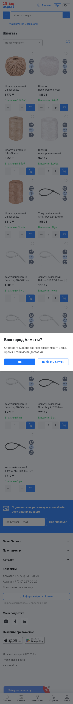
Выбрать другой (53, 361)
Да (20, 361)
